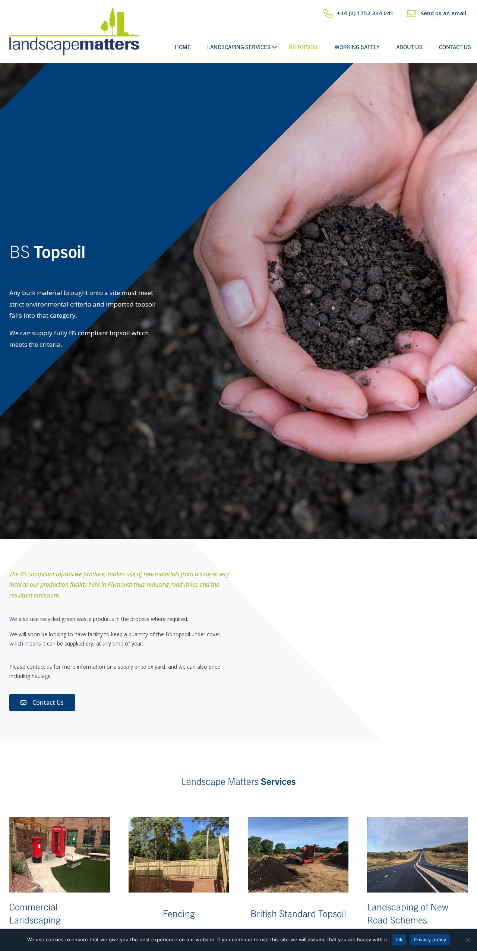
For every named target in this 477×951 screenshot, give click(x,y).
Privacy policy (430, 939)
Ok (399, 939)
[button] (42, 702)
